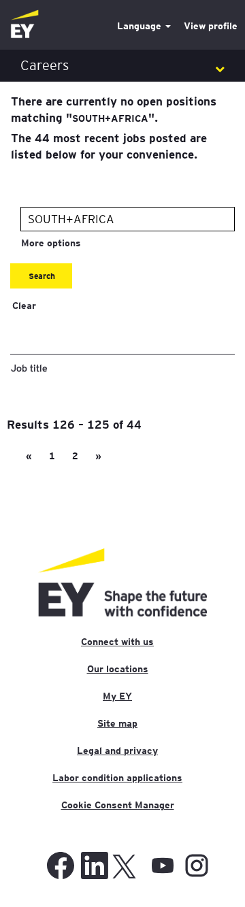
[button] (122, 66)
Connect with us (117, 642)
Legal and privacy (117, 750)
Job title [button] (29, 367)
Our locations (117, 669)
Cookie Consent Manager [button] (117, 805)
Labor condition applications (117, 778)
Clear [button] (24, 305)
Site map (117, 723)
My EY (117, 696)
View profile (211, 26)
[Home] (24, 25)
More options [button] (51, 243)
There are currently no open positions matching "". (113, 109)
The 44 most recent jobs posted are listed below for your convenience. (109, 145)
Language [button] (140, 26)
